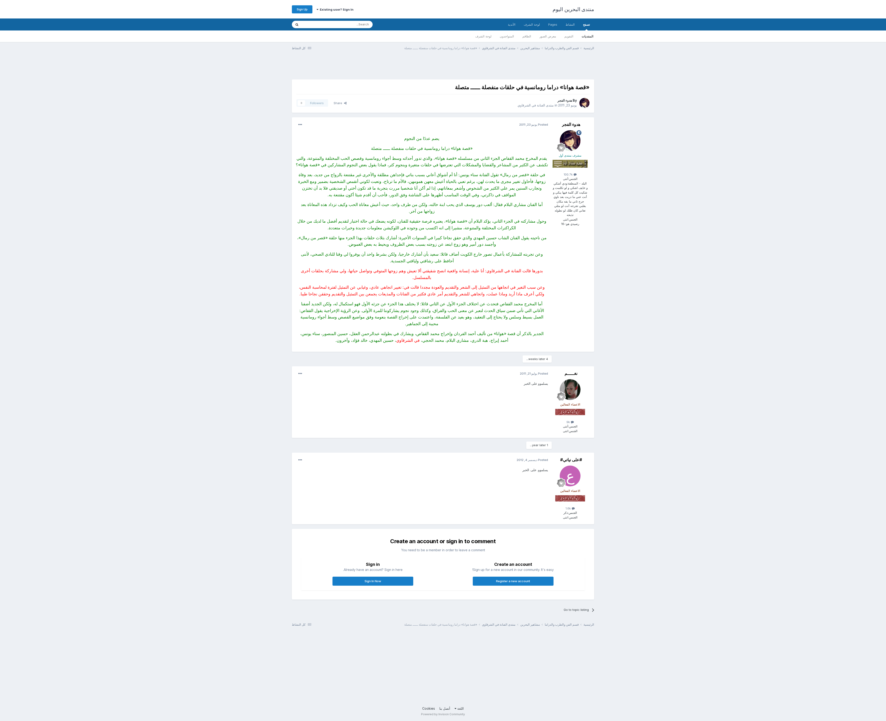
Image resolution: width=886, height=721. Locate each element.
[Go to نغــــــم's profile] (570, 389)
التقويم (568, 36)
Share (339, 103)
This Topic (315, 24)
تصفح (586, 24)
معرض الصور (547, 36)
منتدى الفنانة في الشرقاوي (536, 105)
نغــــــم (571, 373)
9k (568, 422)
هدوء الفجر (564, 100)
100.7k (569, 174)
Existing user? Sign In (335, 9)
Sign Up (302, 9)
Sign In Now (373, 581)
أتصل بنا (444, 708)
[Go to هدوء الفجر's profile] (584, 103)
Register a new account (513, 581)
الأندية (511, 24)
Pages (552, 24)
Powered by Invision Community (443, 714)
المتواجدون (507, 36)
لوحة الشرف (483, 36)
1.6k (569, 508)
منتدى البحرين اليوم (573, 9)
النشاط (570, 24)
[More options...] (300, 124)
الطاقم (526, 36)
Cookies (428, 708)
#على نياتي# (571, 459)
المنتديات (587, 36)
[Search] (297, 24)
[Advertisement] (510, 67)
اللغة (460, 708)
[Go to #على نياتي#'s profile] (570, 476)
